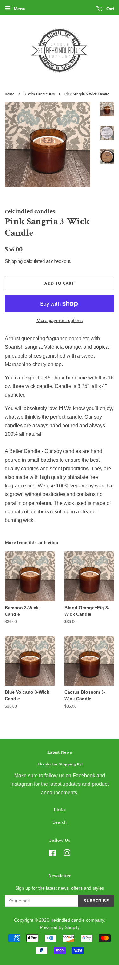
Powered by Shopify (60, 927)
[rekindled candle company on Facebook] (52, 854)
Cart (109, 8)
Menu (19, 8)
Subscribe (96, 901)
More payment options (59, 320)
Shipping (14, 261)
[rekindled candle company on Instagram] (66, 854)
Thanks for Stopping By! (60, 764)
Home (9, 94)
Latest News (59, 752)
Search (59, 822)
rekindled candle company (78, 920)
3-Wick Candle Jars (39, 94)
